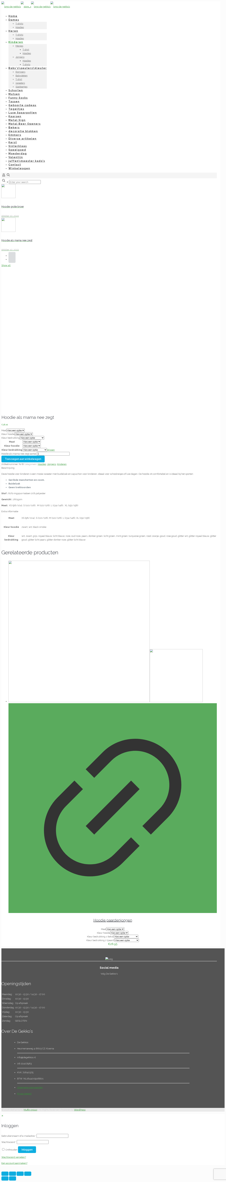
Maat (4, 430)
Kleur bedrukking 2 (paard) (100, 940)
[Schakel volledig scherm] (20, 1174)
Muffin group (30, 1109)
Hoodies (42, 464)
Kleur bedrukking (10, 438)
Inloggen (27, 1149)
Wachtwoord (8, 1142)
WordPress (79, 1109)
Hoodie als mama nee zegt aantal (18, 453)
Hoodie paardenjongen (112, 920)
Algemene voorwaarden (30, 1087)
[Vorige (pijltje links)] (4, 1178)
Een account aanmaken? (14, 1163)
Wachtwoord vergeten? (13, 1157)
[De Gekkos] (35, 6)
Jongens (51, 464)
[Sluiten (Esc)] (4, 1174)
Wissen (51, 450)
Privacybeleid (24, 1093)
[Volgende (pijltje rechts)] (12, 1178)
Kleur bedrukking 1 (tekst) (100, 936)
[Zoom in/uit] (27, 1174)
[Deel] (12, 1174)
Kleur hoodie (8, 434)
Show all (6, 265)
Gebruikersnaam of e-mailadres (18, 1136)
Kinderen (62, 464)
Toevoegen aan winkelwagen (23, 459)
